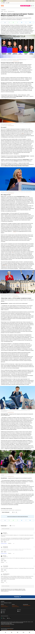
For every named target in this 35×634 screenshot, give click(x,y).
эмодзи (5, 541)
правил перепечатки (10, 629)
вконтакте (4, 609)
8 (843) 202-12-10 (3, 605)
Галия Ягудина (3, 508)
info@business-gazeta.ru (4, 606)
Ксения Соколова (9, 508)
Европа (2, 11)
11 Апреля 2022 (3, 9)
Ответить (9, 543)
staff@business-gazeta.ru (26, 605)
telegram (3, 611)
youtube (3, 612)
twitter (20, 609)
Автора (13, 525)
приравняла (4, 264)
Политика (6, 11)
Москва (7, 2)
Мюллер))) (4, 555)
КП (12, 251)
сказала (14, 231)
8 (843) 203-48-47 (14, 605)
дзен (19, 611)
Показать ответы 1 (4, 543)
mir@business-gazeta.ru (15, 606)
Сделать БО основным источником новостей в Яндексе (17, 516)
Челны (2, 2)
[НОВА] (25, 5)
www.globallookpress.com (11, 125)
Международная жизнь (11, 11)
